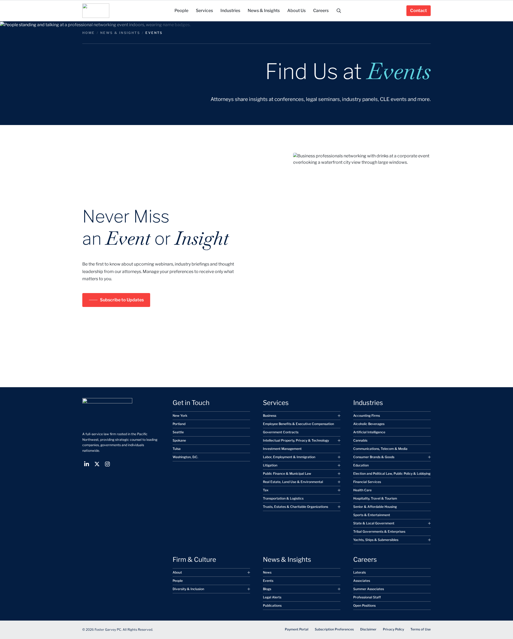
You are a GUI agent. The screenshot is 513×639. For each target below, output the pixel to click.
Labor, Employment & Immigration (289, 457)
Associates (361, 581)
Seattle (178, 432)
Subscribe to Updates (122, 299)
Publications (272, 605)
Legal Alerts (272, 597)
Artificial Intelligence (369, 432)
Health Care (362, 490)
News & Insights (120, 33)
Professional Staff (367, 597)
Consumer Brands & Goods (373, 457)
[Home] (95, 10)
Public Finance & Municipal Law (287, 474)
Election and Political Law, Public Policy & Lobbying (391, 474)
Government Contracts (280, 432)
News (267, 572)
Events (268, 581)
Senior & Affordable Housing (375, 507)
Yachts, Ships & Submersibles (375, 540)
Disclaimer (368, 629)
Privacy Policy (393, 629)
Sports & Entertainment (371, 515)
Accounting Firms (366, 416)
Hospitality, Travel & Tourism (375, 498)
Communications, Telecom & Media (380, 449)
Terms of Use (420, 629)
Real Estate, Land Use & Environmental (293, 482)
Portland (179, 424)
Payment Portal (296, 629)
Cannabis (360, 440)
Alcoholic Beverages (368, 424)
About (177, 572)
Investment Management (282, 449)
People (178, 581)
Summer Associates (368, 589)
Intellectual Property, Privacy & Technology (296, 440)
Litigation (270, 465)
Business (269, 416)
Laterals (359, 572)
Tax (266, 490)
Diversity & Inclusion (188, 589)
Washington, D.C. (185, 457)
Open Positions (364, 605)
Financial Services (367, 482)
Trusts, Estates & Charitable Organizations (295, 507)
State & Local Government (373, 523)
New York (180, 416)
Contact (418, 10)
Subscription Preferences (334, 629)
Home (88, 33)
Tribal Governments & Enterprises (379, 531)
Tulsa (177, 449)
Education (361, 465)
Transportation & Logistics (283, 498)
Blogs (267, 589)
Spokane (179, 440)
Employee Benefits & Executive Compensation (298, 424)
